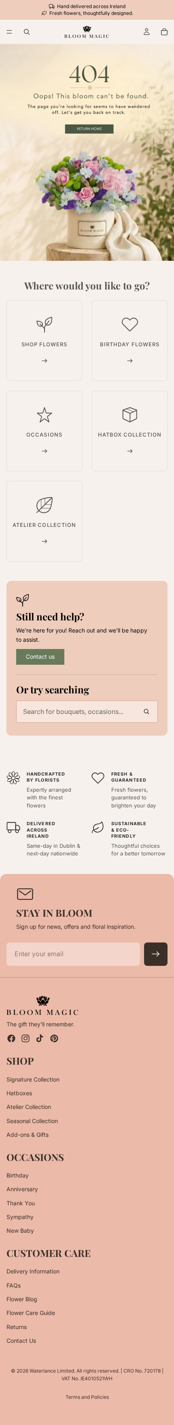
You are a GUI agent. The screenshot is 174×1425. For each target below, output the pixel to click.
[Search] (27, 32)
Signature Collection (32, 1079)
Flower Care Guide (30, 1312)
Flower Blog (21, 1299)
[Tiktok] (40, 1038)
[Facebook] (11, 1038)
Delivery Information (32, 1271)
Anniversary (22, 1189)
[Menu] (9, 32)
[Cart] (164, 32)
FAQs (13, 1284)
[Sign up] (156, 954)
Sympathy (20, 1216)
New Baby (20, 1230)
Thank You (20, 1203)
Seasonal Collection (32, 1120)
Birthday (17, 1175)
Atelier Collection (28, 1106)
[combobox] (87, 712)
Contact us (40, 656)
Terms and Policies (87, 1397)
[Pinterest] (54, 1038)
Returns (16, 1326)
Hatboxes (19, 1093)
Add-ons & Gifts (27, 1134)
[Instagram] (25, 1038)
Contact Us (21, 1340)
